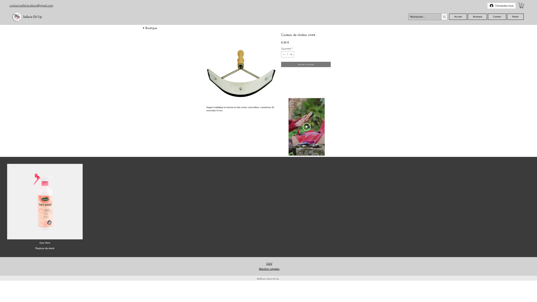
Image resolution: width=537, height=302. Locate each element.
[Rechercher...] (444, 16)
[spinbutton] (287, 54)
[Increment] (291, 54)
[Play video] (307, 127)
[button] (521, 5)
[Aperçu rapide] (45, 201)
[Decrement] (284, 54)
